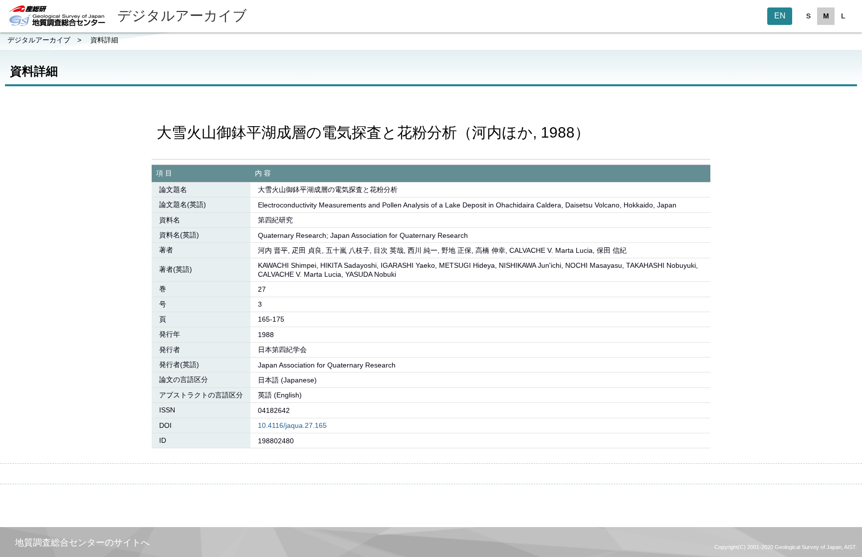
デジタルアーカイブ (38, 40)
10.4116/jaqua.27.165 (292, 425)
